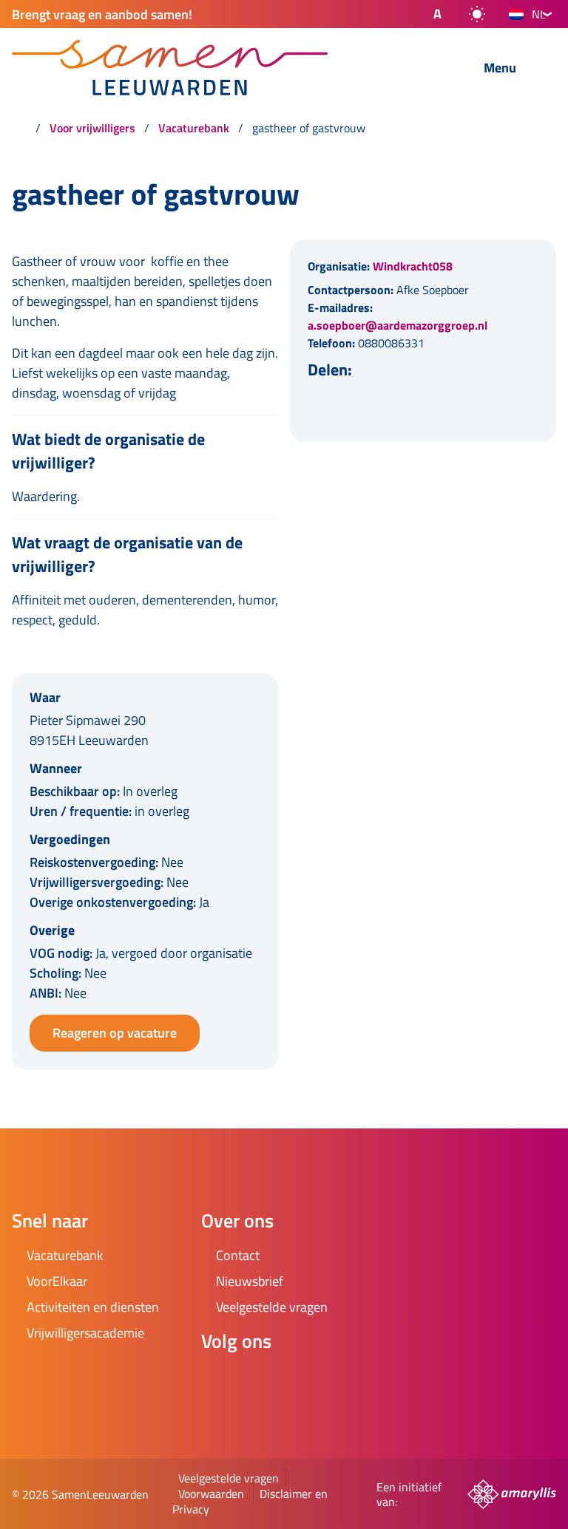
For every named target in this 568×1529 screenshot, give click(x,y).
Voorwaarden (211, 1493)
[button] (425, 14)
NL (539, 14)
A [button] (437, 14)
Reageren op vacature (115, 1033)
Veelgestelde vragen (228, 1478)
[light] (477, 14)
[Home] (19, 128)
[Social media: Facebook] (219, 1380)
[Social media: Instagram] (260, 1380)
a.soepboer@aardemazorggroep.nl (397, 325)
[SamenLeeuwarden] (206, 67)
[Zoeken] (435, 69)
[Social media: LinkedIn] (302, 1380)
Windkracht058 (413, 266)
